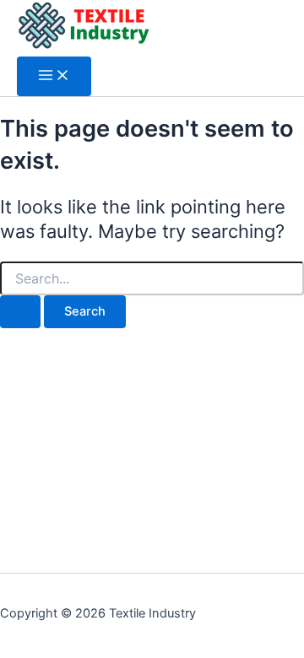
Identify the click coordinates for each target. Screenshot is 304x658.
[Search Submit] (20, 311)
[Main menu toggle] (54, 76)
